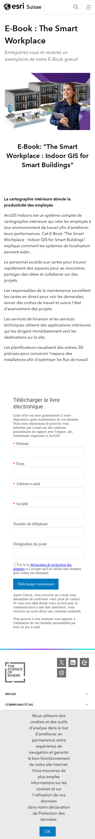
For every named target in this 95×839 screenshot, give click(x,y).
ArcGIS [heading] (10, 694)
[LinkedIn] (73, 662)
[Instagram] (61, 672)
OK (48, 831)
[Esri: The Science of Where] (15, 673)
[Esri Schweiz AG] (23, 7)
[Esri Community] (84, 662)
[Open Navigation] (88, 7)
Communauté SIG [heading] (19, 704)
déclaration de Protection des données (51, 813)
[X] (61, 662)
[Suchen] (76, 7)
